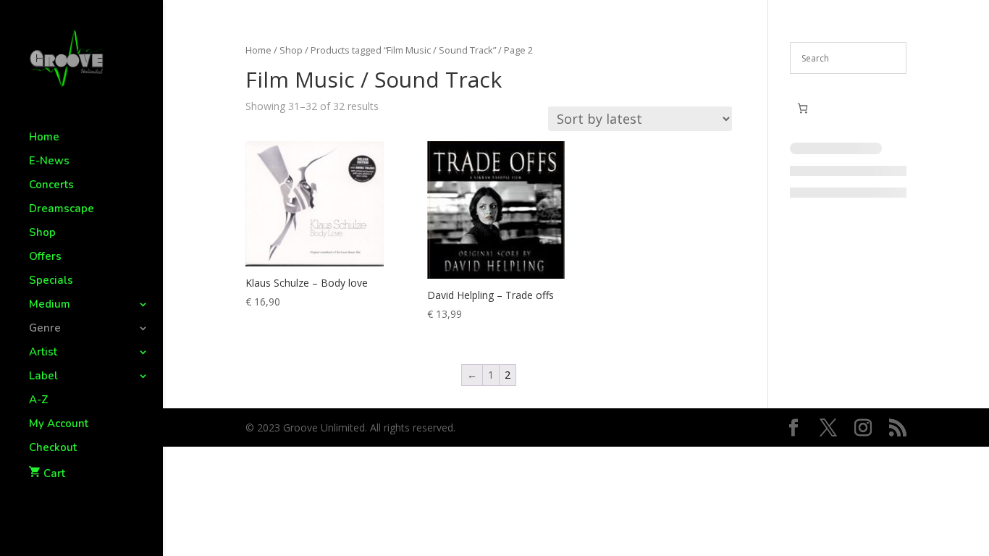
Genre (45, 329)
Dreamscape (61, 209)
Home (44, 138)
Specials (51, 281)
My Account (58, 424)
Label (43, 377)
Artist (43, 353)
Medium (49, 305)
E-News (49, 162)
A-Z (39, 401)
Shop (42, 233)
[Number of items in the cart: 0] (802, 108)
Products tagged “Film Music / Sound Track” (403, 49)
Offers (45, 257)
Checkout (53, 448)
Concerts (51, 186)
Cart (54, 473)
